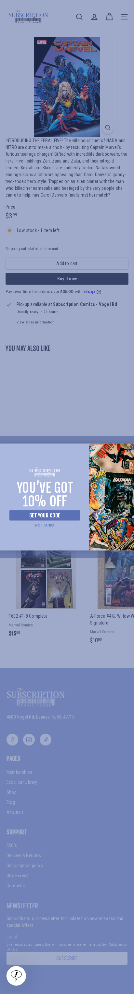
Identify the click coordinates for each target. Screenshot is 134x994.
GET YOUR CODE (44, 515)
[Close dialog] (130, 448)
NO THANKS (44, 525)
